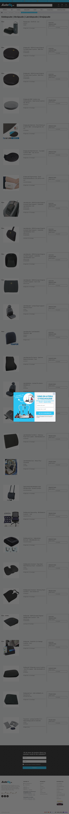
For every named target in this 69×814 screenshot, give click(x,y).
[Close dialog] (54, 394)
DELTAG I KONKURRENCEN (45, 413)
